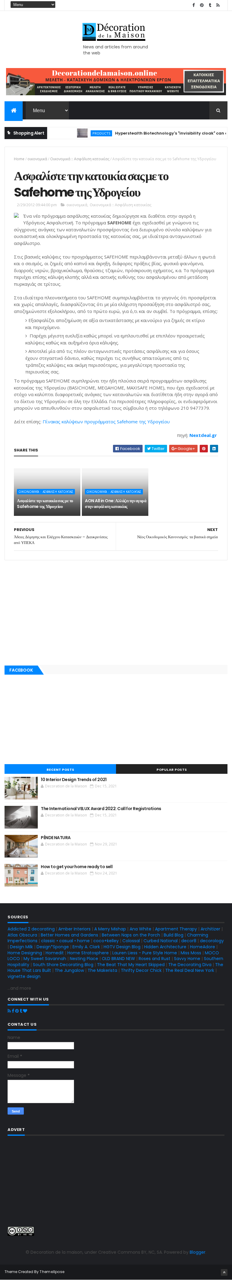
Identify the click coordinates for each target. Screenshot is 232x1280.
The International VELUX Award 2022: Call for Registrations (101, 809)
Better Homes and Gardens (69, 935)
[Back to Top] (224, 1272)
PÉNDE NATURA (55, 838)
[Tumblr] (21, 1011)
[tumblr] (210, 5)
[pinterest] (201, 5)
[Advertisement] (116, 611)
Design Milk (21, 947)
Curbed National (160, 941)
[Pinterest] (17, 1011)
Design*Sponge (53, 947)
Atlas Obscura (22, 935)
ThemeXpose (52, 1271)
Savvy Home (187, 959)
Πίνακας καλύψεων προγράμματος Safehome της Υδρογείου (107, 422)
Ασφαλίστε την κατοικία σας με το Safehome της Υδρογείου (45, 504)
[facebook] (193, 5)
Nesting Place (84, 959)
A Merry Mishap (110, 929)
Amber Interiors (74, 929)
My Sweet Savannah (45, 959)
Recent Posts (60, 769)
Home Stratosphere (88, 953)
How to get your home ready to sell (76, 867)
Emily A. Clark (86, 947)
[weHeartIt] (25, 1011)
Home (19, 158)
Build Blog (173, 935)
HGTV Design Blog (122, 947)
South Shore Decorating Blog (63, 965)
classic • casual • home (65, 941)
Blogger (197, 1252)
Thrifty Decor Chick (141, 970)
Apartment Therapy (176, 929)
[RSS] (9, 1011)
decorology (212, 941)
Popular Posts (171, 769)
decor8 (188, 941)
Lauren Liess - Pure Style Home (144, 953)
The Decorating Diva (189, 965)
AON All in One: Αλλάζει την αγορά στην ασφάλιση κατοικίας (115, 504)
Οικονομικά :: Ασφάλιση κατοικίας (79, 158)
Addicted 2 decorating (31, 929)
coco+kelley (106, 941)
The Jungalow (68, 970)
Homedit (55, 953)
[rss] (218, 5)
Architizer (210, 929)
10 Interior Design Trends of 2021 (74, 780)
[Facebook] (13, 1011)
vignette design (24, 976)
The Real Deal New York (189, 970)
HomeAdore (202, 947)
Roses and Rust (154, 959)
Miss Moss (191, 953)
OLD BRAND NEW (118, 959)
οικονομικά (37, 158)
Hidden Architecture (165, 947)
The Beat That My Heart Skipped (131, 965)
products (91, 133)
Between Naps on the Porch (131, 935)
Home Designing (25, 953)
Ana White (140, 929)
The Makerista (102, 970)
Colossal (131, 941)
